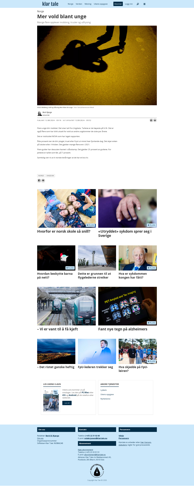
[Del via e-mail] (155, 120)
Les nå (67, 403)
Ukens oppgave (101, 4)
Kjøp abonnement (85, 449)
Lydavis (103, 390)
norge (41, 176)
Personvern (124, 438)
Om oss (40, 438)
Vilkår (121, 435)
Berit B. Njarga (52, 435)
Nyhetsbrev (105, 399)
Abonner (118, 4)
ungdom (50, 176)
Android (72, 395)
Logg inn (129, 4)
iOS (64, 395)
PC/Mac (85, 392)
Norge (70, 4)
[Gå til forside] (50, 4)
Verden (79, 4)
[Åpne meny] (144, 4)
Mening (88, 4)
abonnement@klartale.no (95, 454)
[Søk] (138, 4)
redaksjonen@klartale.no (95, 438)
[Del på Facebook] (151, 120)
